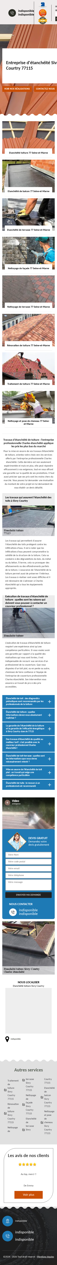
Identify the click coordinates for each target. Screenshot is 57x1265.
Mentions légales (45, 1257)
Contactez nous (45, 89)
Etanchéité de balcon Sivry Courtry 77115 (48, 1097)
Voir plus (28, 1194)
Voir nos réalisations (17, 89)
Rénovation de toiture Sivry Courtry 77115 (12, 1113)
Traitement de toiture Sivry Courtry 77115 (12, 1090)
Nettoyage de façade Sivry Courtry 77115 (30, 1104)
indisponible (26, 11)
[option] (28, 1175)
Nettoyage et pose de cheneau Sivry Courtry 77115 (48, 1122)
